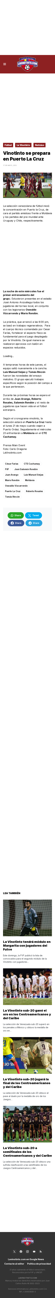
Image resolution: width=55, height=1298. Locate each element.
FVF (7, 469)
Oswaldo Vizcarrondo (16, 485)
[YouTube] (34, 1252)
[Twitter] (14, 1252)
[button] (4, 64)
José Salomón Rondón (26, 469)
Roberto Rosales (34, 491)
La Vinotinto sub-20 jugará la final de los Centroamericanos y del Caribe (26, 1083)
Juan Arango (11, 474)
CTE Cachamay (32, 463)
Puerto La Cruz (12, 491)
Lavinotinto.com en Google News (26, 1259)
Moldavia (30, 480)
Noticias (39, 145)
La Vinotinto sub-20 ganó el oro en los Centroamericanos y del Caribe (27, 1014)
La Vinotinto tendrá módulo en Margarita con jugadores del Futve (27, 945)
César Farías (11, 463)
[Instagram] (27, 1252)
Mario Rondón (12, 480)
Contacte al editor (14, 1263)
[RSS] (40, 1252)
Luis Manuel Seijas (33, 474)
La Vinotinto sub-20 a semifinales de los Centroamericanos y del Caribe (27, 1151)
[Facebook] (20, 1252)
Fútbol (8, 145)
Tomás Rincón (12, 496)
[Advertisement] (27, 27)
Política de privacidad (39, 1263)
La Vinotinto (23, 145)
